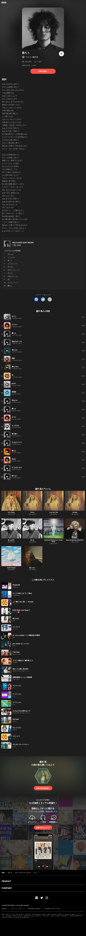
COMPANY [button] (7, 888)
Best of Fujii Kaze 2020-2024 (74, 540)
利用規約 (4, 908)
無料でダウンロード (43, 828)
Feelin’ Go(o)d (11, 568)
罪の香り (11, 267)
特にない (11, 273)
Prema (32, 512)
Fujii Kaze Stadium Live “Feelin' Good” (53, 541)
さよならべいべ (13, 282)
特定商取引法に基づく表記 (52, 908)
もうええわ (11, 257)
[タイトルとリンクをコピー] (50, 299)
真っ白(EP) (11, 540)
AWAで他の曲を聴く (43, 788)
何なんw (10, 254)
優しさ (10, 260)
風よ (9, 279)
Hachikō (74, 512)
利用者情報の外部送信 (34, 908)
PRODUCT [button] (6, 881)
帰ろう (36, 872)
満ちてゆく (32, 568)
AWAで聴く (43, 71)
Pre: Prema (11, 512)
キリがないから (13, 264)
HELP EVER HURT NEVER (23, 242)
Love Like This (53, 512)
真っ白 (32, 540)
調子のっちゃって (13, 270)
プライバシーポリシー (17, 908)
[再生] (61, 53)
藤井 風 (35, 57)
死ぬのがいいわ (13, 276)
